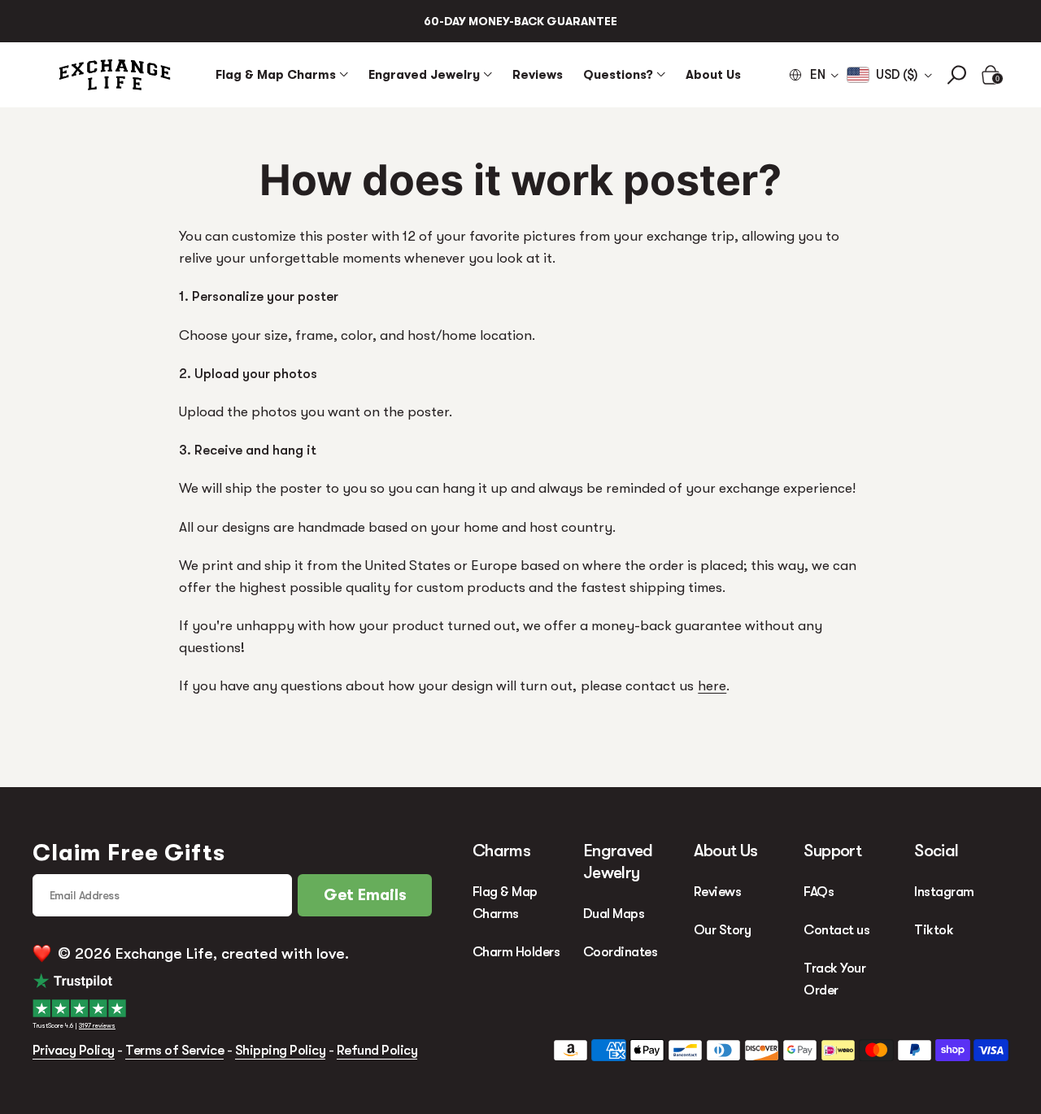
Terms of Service (174, 1050)
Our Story (722, 930)
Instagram (943, 891)
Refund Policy (377, 1050)
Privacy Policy (74, 1050)
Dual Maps (613, 913)
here (712, 686)
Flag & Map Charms (276, 74)
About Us (713, 74)
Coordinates (620, 952)
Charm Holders (516, 952)
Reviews (537, 74)
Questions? (618, 74)
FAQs (819, 891)
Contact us (836, 930)
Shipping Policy (280, 1050)
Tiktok (933, 930)
